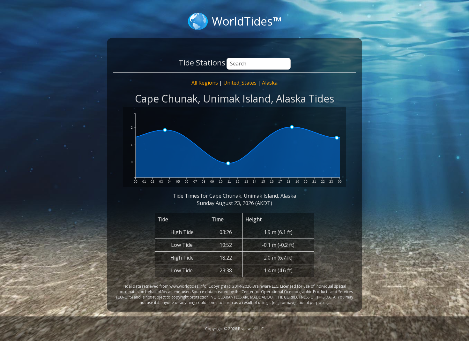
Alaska (270, 82)
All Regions (204, 82)
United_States (240, 82)
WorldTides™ (247, 21)
